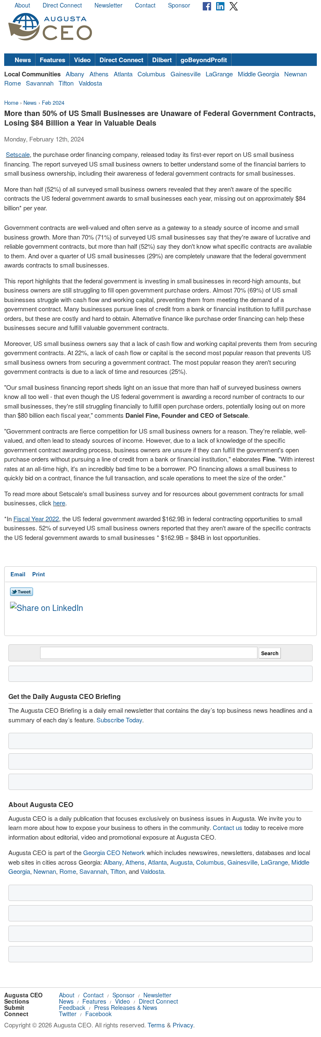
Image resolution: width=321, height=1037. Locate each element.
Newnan (295, 73)
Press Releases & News (125, 1007)
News (23, 59)
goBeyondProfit (204, 59)
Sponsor (179, 5)
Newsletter (108, 5)
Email (17, 574)
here (59, 502)
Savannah (40, 82)
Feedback (72, 1007)
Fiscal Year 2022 (36, 518)
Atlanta (123, 73)
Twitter (67, 1013)
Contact (145, 5)
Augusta (181, 862)
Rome (12, 82)
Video (82, 59)
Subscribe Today (119, 719)
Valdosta (90, 82)
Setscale (18, 154)
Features (52, 59)
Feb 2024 (53, 102)
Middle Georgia (258, 73)
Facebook (98, 1013)
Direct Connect (62, 5)
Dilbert (162, 59)
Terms (156, 1024)
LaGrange (219, 73)
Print (38, 574)
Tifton (66, 82)
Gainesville (186, 73)
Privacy (183, 1024)
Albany (75, 73)
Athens (99, 73)
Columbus (152, 73)
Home (11, 102)
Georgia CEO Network (114, 852)
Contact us (227, 827)
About (22, 5)
